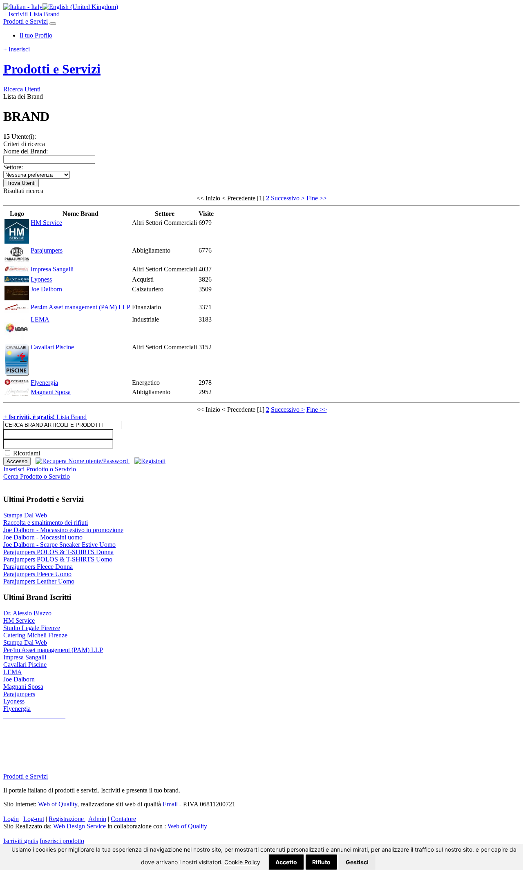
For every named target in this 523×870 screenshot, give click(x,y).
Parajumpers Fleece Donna (38, 566)
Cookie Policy (242, 862)
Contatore (123, 818)
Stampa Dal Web (25, 515)
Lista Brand (44, 14)
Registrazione (67, 818)
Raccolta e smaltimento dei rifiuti (45, 522)
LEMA (40, 319)
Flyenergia (44, 382)
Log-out (33, 818)
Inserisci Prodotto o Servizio (39, 469)
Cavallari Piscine (52, 347)
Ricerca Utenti (21, 89)
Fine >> (316, 198)
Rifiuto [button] (321, 862)
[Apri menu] (52, 23)
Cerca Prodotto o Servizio (36, 476)
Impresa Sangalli (52, 269)
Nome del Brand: (25, 151)
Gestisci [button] (357, 862)
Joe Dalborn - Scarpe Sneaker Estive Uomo (59, 544)
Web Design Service (79, 826)
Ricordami (26, 453)
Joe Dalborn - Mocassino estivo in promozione (63, 529)
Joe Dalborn (46, 289)
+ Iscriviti (16, 14)
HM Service (46, 222)
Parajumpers (47, 250)
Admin (97, 818)
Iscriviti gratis (20, 840)
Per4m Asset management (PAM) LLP (80, 307)
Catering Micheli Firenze (35, 635)
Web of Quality (187, 826)
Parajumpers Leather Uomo (38, 581)
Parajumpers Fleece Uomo (37, 573)
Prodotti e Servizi (25, 21)
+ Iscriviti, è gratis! (29, 416)
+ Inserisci (16, 49)
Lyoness (41, 279)
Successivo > (288, 198)
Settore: (13, 167)
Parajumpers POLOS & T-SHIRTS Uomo (57, 559)
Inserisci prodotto (62, 840)
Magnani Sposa (51, 391)
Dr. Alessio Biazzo (27, 613)
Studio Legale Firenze (31, 627)
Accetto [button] (286, 862)
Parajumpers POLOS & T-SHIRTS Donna (58, 551)
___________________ (34, 715)
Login (11, 818)
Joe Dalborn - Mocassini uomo (43, 537)
